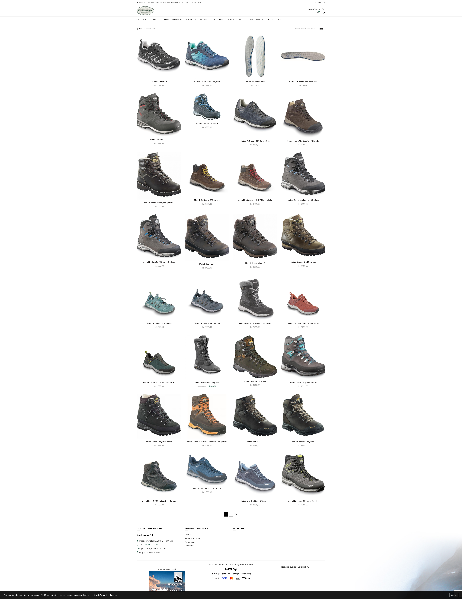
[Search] (323, 9)
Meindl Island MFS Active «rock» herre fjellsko (207, 442)
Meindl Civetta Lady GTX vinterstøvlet (255, 323)
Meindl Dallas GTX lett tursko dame (303, 323)
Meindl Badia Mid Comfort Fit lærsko (303, 141)
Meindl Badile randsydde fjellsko (158, 203)
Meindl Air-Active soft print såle (303, 82)
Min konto (321, 3)
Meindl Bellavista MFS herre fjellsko (159, 262)
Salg (280, 19)
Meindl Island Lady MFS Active (158, 442)
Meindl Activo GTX (159, 82)
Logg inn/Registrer (314, 9)
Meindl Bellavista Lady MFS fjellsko (303, 200)
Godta (454, 595)
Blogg (271, 19)
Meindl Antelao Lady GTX (207, 123)
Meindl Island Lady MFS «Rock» (303, 382)
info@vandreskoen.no (156, 548)
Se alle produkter (146, 19)
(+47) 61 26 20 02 (150, 544)
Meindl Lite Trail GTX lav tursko (207, 488)
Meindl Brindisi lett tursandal (207, 323)
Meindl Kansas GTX (255, 442)
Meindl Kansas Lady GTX (303, 442)
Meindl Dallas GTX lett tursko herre (158, 382)
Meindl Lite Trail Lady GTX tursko (255, 501)
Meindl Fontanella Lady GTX (207, 382)
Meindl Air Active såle (255, 82)
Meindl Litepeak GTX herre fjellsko (303, 501)
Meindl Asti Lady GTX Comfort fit (255, 141)
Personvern (190, 542)
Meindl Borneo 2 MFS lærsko (303, 262)
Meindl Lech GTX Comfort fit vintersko (159, 501)
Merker (260, 19)
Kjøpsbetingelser (192, 538)
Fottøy (164, 19)
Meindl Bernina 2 (207, 264)
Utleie (249, 19)
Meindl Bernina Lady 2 (255, 263)
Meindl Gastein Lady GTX (255, 381)
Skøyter (176, 19)
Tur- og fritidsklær (196, 19)
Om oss (188, 534)
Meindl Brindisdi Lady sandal (159, 323)
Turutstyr (217, 19)
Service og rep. (235, 19)
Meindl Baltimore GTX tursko (207, 200)
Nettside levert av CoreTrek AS (295, 567)
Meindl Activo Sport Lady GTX (207, 82)
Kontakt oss (190, 545)
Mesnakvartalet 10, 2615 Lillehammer (156, 541)
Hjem (140, 29)
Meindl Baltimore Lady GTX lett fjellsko (255, 200)
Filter (320, 29)
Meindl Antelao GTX (158, 140)
